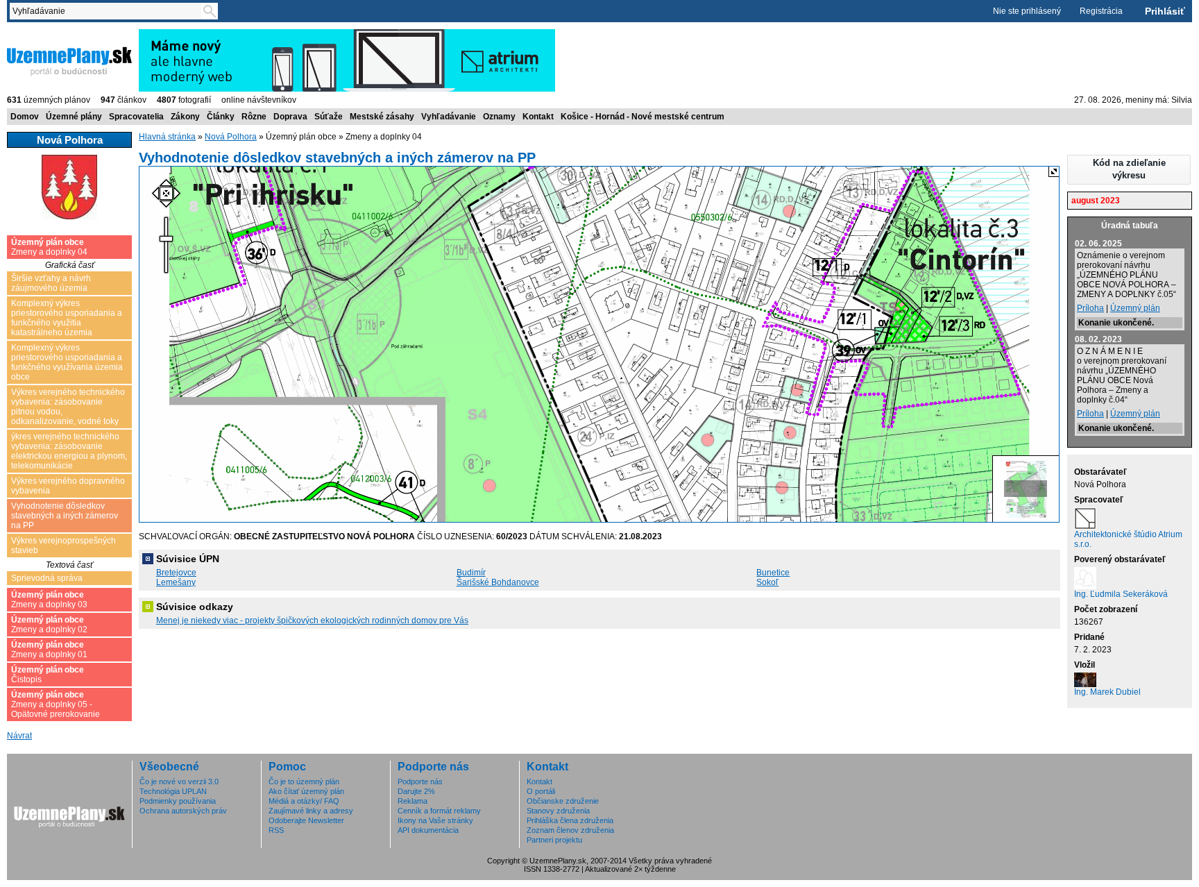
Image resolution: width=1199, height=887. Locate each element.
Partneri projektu (554, 840)
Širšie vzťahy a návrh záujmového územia (51, 283)
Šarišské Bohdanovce (498, 582)
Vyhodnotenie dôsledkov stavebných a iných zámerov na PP (64, 515)
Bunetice (773, 572)
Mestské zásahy (382, 116)
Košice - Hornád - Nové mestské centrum (642, 116)
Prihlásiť (1165, 11)
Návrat (19, 736)
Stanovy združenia (558, 810)
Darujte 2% (416, 791)
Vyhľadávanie (448, 116)
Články (221, 116)
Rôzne (253, 116)
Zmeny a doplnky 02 (49, 624)
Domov (24, 116)
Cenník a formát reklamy (439, 810)
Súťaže (328, 116)
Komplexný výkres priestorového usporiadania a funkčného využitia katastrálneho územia (66, 317)
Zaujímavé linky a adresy (311, 810)
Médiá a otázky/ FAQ (304, 801)
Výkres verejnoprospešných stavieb (63, 545)
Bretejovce (176, 572)
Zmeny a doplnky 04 (49, 247)
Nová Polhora (231, 137)
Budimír (471, 572)
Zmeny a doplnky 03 (49, 599)
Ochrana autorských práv (183, 810)
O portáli (541, 791)
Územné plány (74, 116)
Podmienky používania (177, 801)
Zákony (185, 116)
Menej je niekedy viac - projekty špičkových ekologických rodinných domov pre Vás (312, 620)
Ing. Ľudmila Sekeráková (1121, 594)
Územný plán (1135, 308)
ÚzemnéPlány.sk (40, 34)
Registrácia (1101, 11)
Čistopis (47, 674)
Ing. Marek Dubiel (1107, 692)
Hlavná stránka (167, 137)
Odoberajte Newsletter (306, 820)
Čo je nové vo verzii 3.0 (179, 781)
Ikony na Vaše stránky (435, 820)
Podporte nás (420, 781)
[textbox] (108, 11)
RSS (276, 830)
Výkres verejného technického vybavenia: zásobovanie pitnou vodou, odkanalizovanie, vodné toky (68, 406)
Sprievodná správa (47, 578)
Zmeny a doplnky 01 (49, 649)
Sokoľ (767, 582)
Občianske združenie (563, 801)
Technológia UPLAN (173, 791)
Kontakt (538, 116)
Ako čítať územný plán (306, 791)
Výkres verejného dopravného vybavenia (68, 486)
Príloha (1090, 308)
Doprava (290, 116)
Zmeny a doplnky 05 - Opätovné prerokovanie (55, 704)
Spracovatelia (136, 116)
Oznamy (499, 116)
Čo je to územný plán (304, 781)
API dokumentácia (428, 830)
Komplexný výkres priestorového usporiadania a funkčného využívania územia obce (67, 362)
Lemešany (176, 582)
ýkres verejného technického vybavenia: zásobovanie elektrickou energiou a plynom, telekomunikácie (69, 451)
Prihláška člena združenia (570, 820)
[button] (1129, 170)
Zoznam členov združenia (570, 830)
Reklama (412, 801)
